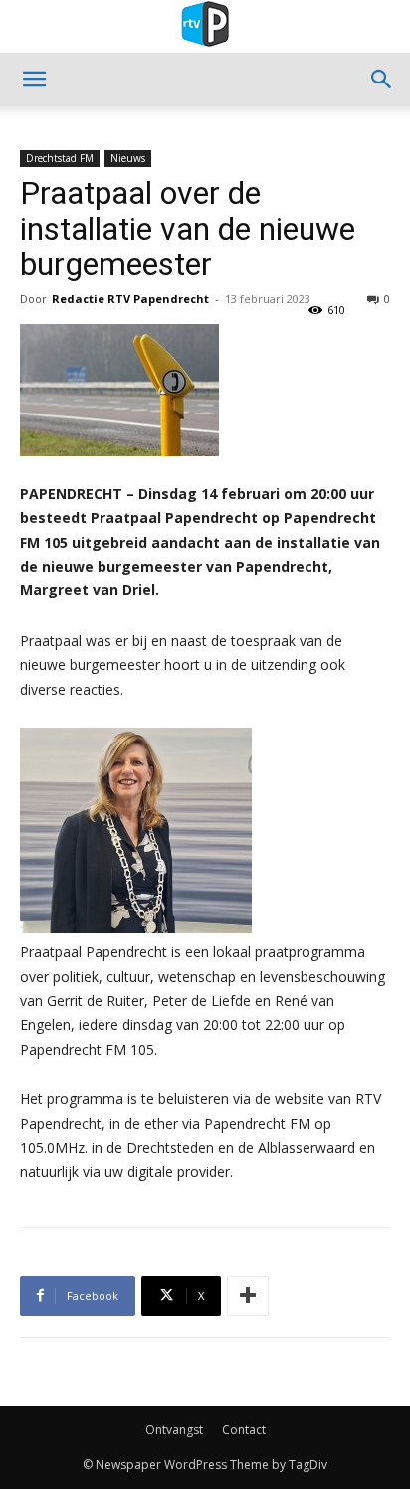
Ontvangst (174, 1429)
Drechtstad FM (60, 158)
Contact (244, 1429)
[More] (248, 1296)
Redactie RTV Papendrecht (130, 298)
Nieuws (127, 158)
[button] (34, 79)
